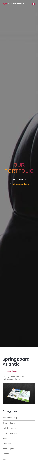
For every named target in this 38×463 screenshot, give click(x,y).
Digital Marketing (10, 418)
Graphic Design (9, 423)
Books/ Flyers (8, 448)
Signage (6, 454)
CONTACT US (33, 4)
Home (14, 180)
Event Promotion (10, 433)
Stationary (7, 443)
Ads (4, 459)
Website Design (9, 428)
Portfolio (22, 180)
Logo (5, 438)
